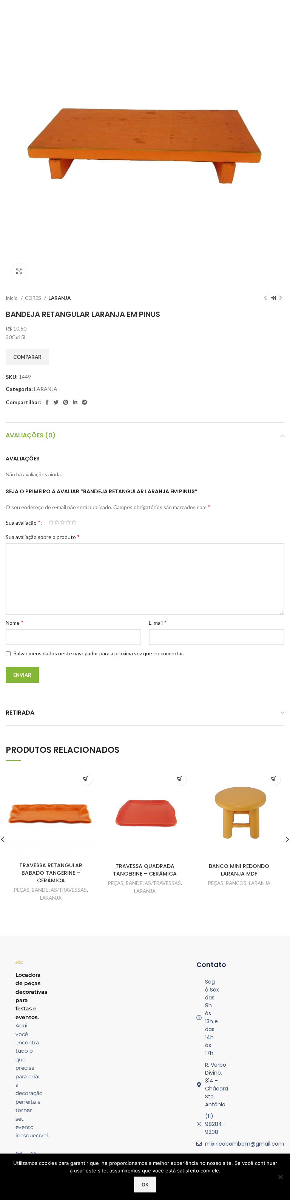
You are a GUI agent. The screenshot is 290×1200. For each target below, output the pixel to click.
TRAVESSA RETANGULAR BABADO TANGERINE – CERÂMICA (50, 873)
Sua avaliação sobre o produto (43, 536)
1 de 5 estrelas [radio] (51, 522)
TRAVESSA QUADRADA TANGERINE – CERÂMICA (145, 869)
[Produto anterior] (265, 298)
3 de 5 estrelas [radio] (62, 522)
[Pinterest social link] (66, 402)
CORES (33, 298)
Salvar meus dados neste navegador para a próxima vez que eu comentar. (99, 653)
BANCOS (236, 883)
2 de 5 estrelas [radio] (57, 522)
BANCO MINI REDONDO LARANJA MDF (239, 869)
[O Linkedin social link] (75, 402)
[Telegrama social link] (84, 402)
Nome (14, 622)
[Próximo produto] (280, 298)
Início (12, 298)
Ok (145, 1184)
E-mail (158, 622)
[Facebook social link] (47, 402)
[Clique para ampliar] (18, 271)
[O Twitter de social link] (56, 402)
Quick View (85, 779)
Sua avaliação (23, 522)
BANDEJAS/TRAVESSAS (59, 890)
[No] (280, 1177)
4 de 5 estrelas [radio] (68, 522)
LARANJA (59, 298)
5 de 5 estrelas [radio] (74, 522)
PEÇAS (21, 890)
